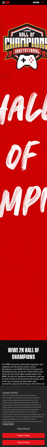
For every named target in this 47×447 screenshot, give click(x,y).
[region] (23, 416)
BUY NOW (36, 2)
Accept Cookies (23, 435)
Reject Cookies (23, 442)
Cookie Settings (23, 429)
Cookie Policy (8, 424)
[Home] (6, 2)
